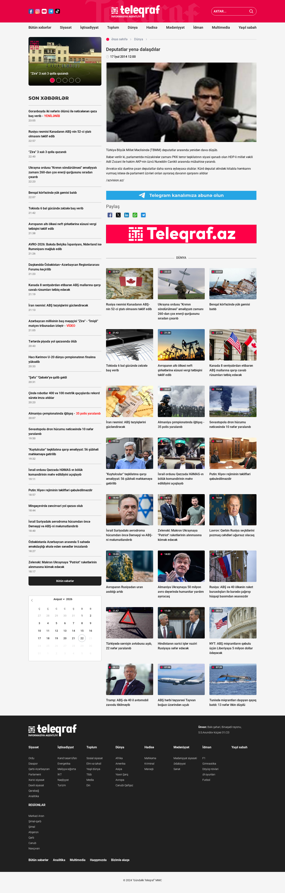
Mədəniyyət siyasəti (185, 758)
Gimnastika (209, 763)
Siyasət (66, 27)
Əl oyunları (208, 774)
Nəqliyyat (63, 779)
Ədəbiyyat (180, 763)
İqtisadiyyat (89, 27)
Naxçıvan (34, 848)
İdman (198, 27)
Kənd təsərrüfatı (67, 758)
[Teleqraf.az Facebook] (31, 11)
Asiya (119, 769)
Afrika (119, 758)
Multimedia (221, 27)
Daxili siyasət (36, 785)
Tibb (89, 774)
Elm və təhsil (93, 763)
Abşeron (33, 832)
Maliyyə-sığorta (67, 769)
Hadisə (151, 27)
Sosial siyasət (94, 758)
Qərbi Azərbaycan (39, 769)
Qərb (31, 837)
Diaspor (33, 763)
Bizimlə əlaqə (120, 860)
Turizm (62, 785)
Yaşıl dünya (93, 769)
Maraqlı (149, 769)
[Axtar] (251, 11)
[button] (52, 80)
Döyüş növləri (210, 769)
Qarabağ (33, 790)
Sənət (177, 769)
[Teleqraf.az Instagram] (37, 11)
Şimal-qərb (34, 821)
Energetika (64, 763)
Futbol (206, 779)
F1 (204, 758)
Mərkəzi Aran (36, 815)
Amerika (120, 763)
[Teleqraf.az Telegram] (51, 11)
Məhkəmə (150, 758)
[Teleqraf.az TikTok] (57, 11)
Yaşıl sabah (247, 27)
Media (90, 779)
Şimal (31, 826)
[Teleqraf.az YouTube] (44, 11)
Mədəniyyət (175, 27)
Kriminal (149, 763)
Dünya (133, 27)
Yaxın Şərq (122, 774)
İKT (60, 774)
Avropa (120, 779)
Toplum (113, 27)
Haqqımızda (98, 860)
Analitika (33, 796)
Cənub (32, 843)
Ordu (31, 758)
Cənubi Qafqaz (124, 785)
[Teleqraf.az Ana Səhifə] (135, 11)
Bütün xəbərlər (39, 27)
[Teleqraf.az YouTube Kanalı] (181, 234)
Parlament (34, 774)
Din (88, 785)
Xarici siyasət (36, 779)
